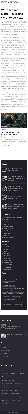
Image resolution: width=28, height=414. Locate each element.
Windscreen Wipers (8, 237)
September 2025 (7, 269)
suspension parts (19, 288)
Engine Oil (6, 219)
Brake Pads (6, 231)
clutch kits (13, 291)
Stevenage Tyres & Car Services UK (12, 2)
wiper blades (17, 304)
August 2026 (6, 244)
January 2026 (7, 260)
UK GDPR (3, 359)
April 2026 (6, 253)
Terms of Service (5, 350)
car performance (7, 304)
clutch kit (22, 280)
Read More (7, 145)
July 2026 (6, 247)
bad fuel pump (19, 293)
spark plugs (6, 280)
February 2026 (7, 258)
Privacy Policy (4, 356)
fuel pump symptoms (8, 282)
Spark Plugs (6, 233)
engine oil (16, 277)
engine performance (8, 293)
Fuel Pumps (6, 222)
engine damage (16, 296)
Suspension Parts (8, 228)
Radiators (6, 235)
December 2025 (7, 262)
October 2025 (7, 267)
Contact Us (4, 353)
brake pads (14, 280)
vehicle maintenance (8, 299)
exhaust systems (7, 302)
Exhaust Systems (8, 226)
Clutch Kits (6, 224)
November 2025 (7, 265)
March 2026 (6, 256)
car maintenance (7, 277)
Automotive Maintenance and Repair (12, 217)
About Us (3, 347)
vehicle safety (18, 302)
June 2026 (6, 249)
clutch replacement (8, 288)
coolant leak (6, 296)
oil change (5, 291)
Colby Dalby (4, 129)
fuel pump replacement (9, 285)
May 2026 (6, 251)
